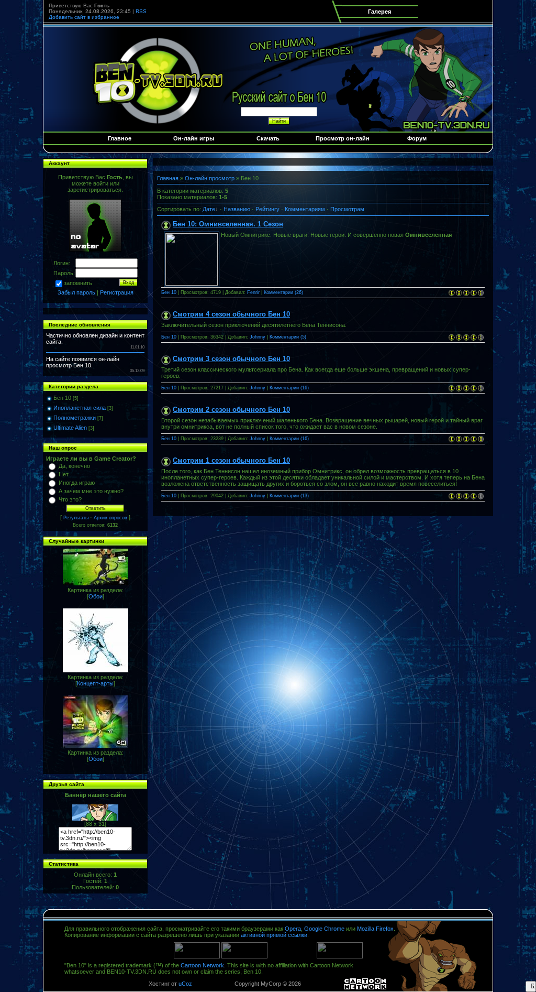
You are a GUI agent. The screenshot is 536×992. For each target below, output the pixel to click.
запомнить (78, 283)
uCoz (185, 983)
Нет (64, 474)
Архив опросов (110, 517)
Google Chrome (324, 928)
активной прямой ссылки (274, 935)
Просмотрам (347, 209)
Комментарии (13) (289, 495)
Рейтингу (267, 209)
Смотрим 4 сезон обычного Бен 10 (231, 314)
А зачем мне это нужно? (91, 491)
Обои (95, 596)
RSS (141, 11)
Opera (293, 928)
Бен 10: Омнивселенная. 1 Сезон (228, 224)
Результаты (75, 517)
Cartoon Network (202, 965)
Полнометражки (74, 418)
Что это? (70, 499)
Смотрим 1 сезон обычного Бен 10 (231, 460)
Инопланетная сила (79, 408)
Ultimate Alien (70, 427)
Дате (209, 209)
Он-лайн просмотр (209, 178)
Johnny (257, 337)
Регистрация (116, 292)
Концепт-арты (95, 683)
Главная (167, 178)
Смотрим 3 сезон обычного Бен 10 (231, 359)
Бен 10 (62, 398)
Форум (417, 138)
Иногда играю (77, 482)
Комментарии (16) (289, 387)
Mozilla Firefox (375, 928)
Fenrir (253, 292)
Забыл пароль (76, 292)
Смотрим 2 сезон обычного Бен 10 (231, 409)
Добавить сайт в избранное (84, 17)
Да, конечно (74, 466)
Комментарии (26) (283, 292)
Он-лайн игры (193, 138)
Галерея (379, 11)
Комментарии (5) (288, 337)
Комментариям (305, 209)
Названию (237, 209)
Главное (119, 138)
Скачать (268, 138)
